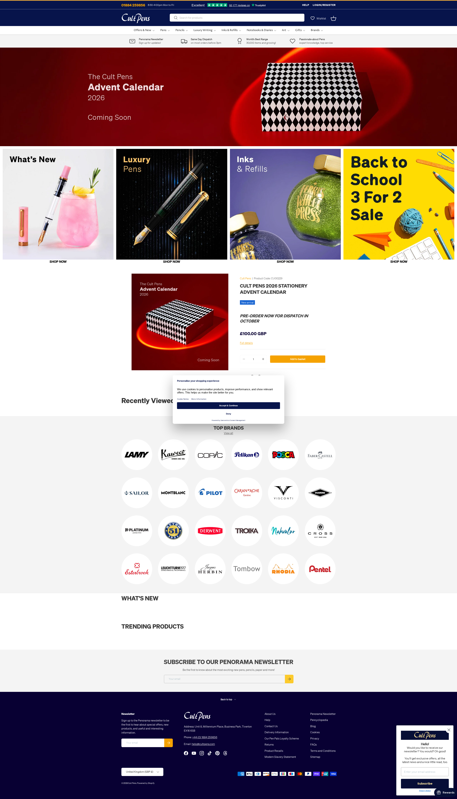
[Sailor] (136, 492)
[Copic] (210, 454)
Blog (313, 726)
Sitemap (315, 757)
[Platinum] (136, 530)
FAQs (313, 744)
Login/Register (324, 4)
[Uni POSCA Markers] (283, 454)
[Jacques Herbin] (210, 568)
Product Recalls (274, 750)
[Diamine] (320, 492)
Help (305, 4)
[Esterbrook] (136, 568)
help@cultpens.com (203, 744)
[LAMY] (136, 454)
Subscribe (424, 784)
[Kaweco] (173, 454)
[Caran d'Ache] (246, 492)
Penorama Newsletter (323, 714)
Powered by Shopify (146, 783)
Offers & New (142, 30)
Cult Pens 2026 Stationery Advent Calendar (273, 289)
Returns (269, 744)
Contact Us (271, 726)
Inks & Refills (230, 30)
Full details (246, 343)
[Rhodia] (283, 568)
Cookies (315, 732)
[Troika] (246, 530)
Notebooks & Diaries (260, 30)
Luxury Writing (203, 30)
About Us (270, 714)
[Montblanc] (173, 492)
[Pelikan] (246, 454)
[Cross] (320, 530)
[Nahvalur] (283, 530)
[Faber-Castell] (320, 454)
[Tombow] (246, 568)
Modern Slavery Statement (280, 757)
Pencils (179, 30)
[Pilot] (210, 492)
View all (228, 433)
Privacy (314, 738)
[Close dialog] (449, 730)
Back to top (227, 699)
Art (284, 30)
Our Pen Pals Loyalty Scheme (282, 738)
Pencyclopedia (319, 720)
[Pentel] (320, 568)
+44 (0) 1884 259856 (204, 737)
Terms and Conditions (323, 750)
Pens (163, 30)
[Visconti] (283, 492)
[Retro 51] (173, 530)
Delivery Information (277, 732)
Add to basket (297, 358)
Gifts (298, 30)
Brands (315, 30)
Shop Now (58, 261)
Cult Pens (245, 278)
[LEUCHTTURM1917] (173, 568)
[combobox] (237, 18)
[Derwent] (210, 530)
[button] (333, 18)
